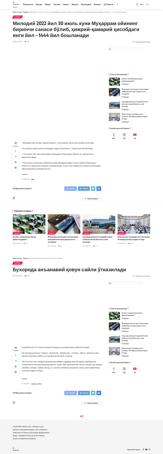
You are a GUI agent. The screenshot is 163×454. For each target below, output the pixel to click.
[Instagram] (124, 136)
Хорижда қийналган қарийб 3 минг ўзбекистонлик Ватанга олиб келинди (135, 104)
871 (28, 276)
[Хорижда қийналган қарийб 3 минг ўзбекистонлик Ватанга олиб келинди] (114, 104)
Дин (32, 179)
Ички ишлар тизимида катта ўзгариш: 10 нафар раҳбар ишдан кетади (134, 116)
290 (28, 42)
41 (61, 246)
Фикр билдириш (92, 199)
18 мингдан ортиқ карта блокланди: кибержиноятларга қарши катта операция (135, 91)
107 (27, 243)
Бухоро (18, 17)
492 (131, 243)
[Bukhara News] (16, 4)
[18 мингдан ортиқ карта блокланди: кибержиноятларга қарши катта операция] (114, 92)
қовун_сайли (36, 384)
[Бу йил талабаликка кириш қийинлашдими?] (114, 81)
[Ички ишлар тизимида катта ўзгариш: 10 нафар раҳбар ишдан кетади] (114, 117)
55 (96, 246)
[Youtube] (135, 136)
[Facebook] (113, 136)
